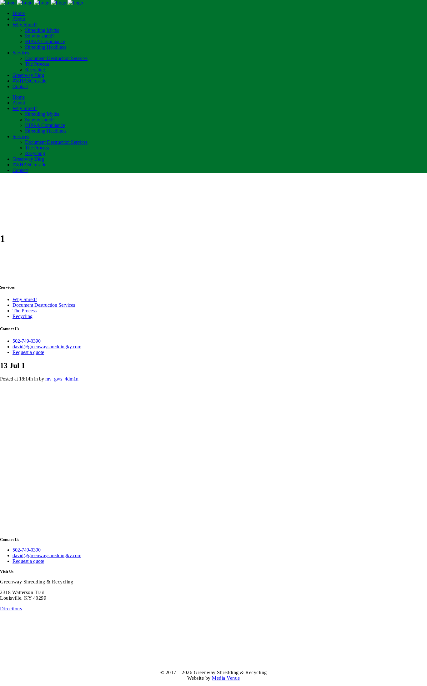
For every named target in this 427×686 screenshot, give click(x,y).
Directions (11, 608)
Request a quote (28, 352)
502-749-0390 (27, 341)
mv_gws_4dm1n (61, 378)
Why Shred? (25, 299)
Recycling (23, 316)
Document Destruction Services (44, 305)
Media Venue (226, 678)
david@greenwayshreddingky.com (47, 346)
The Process (25, 310)
